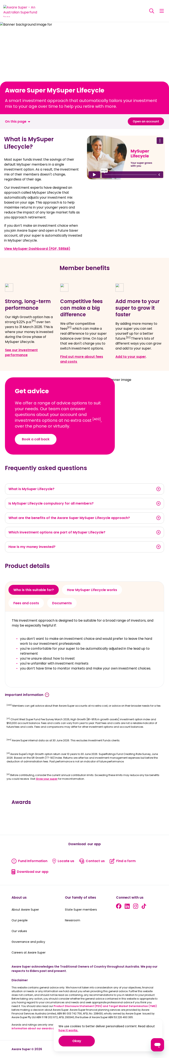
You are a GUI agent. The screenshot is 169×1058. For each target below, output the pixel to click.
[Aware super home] (22, 11)
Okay (83, 1040)
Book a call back (35, 439)
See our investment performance (21, 352)
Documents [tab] (62, 603)
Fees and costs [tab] (26, 603)
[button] (161, 11)
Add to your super (130, 356)
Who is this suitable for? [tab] (33, 590)
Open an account (146, 121)
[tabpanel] (84, 649)
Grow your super (47, 779)
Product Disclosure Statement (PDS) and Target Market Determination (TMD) (105, 1006)
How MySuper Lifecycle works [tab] (92, 590)
